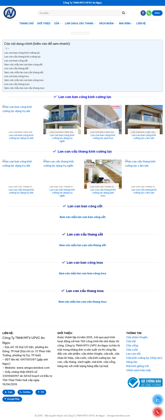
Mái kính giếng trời (137, 366)
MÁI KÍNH (125, 23)
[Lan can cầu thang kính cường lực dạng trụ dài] (21, 174)
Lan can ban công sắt (16, 60)
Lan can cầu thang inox (17, 84)
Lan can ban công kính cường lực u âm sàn (143, 137)
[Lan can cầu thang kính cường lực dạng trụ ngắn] (62, 174)
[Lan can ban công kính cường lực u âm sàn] (144, 119)
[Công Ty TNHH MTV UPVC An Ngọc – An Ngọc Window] (17, 13)
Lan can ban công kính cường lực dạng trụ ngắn (62, 138)
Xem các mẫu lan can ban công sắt (23, 64)
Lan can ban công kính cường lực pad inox (103, 137)
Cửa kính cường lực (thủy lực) (144, 357)
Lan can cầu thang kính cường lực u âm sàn (143, 191)
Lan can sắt (133, 353)
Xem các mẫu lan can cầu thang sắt (23, 72)
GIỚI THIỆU (43, 23)
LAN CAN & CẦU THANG (79, 23)
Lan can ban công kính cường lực (22, 52)
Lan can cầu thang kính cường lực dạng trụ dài (21, 191)
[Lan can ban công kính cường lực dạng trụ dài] (21, 119)
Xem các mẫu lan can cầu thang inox (24, 88)
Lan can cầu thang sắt (16, 68)
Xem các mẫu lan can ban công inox (24, 80)
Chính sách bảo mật (138, 370)
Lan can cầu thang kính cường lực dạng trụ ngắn (62, 192)
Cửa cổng (132, 345)
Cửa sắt (131, 341)
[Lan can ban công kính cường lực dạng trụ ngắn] (62, 119)
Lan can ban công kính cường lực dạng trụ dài (21, 137)
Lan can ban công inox (16, 76)
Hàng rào (131, 361)
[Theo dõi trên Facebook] (143, 13)
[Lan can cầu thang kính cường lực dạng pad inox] (103, 174)
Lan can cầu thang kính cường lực (22, 56)
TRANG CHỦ (26, 23)
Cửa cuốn (132, 349)
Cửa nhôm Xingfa (136, 337)
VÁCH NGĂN (106, 23)
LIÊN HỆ (141, 23)
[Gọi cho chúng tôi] (149, 13)
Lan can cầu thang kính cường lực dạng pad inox (103, 192)
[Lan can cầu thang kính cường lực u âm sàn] (144, 174)
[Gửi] (123, 13)
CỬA (56, 23)
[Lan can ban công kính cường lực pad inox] (103, 119)
